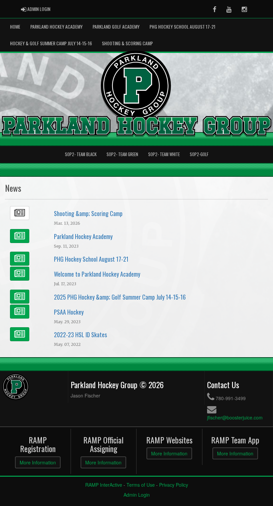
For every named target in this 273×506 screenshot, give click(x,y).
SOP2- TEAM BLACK (81, 154)
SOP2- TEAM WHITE (164, 154)
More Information (38, 462)
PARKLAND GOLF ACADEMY (116, 26)
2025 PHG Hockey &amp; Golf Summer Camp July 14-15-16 (120, 297)
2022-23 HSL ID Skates (80, 334)
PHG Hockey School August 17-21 (182, 26)
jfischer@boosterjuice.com (235, 417)
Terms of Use (141, 484)
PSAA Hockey (69, 312)
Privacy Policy (173, 484)
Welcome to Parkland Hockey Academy (97, 274)
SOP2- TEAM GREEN (122, 154)
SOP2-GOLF (199, 154)
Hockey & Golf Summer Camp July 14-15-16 (51, 43)
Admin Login (137, 494)
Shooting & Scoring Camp (127, 43)
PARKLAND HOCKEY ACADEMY (56, 26)
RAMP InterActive (103, 484)
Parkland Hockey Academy (83, 236)
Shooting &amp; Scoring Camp (88, 213)
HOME (15, 26)
